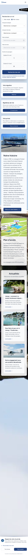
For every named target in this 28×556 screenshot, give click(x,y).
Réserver (14, 94)
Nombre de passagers (7, 51)
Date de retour (5, 44)
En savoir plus (14, 110)
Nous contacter (14, 126)
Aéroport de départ (6, 22)
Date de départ (5, 37)
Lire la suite (8, 307)
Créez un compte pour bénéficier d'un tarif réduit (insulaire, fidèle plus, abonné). (13, 76)
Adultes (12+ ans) (7, 55)
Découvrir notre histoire (11, 209)
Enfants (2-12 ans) (7, 63)
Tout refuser (7, 549)
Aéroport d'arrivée (6, 30)
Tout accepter (20, 549)
